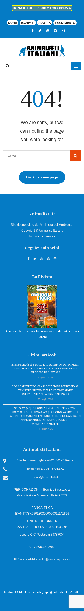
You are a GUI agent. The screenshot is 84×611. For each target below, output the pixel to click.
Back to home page (42, 177)
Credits (75, 592)
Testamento (65, 22)
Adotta (44, 22)
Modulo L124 (13, 592)
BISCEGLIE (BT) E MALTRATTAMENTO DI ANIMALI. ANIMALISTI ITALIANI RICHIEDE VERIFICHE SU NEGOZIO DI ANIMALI (45, 368)
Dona (12, 22)
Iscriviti (27, 22)
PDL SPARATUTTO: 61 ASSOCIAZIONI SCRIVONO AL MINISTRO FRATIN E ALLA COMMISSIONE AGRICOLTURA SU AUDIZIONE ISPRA (45, 390)
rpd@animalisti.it (56, 592)
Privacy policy (34, 592)
